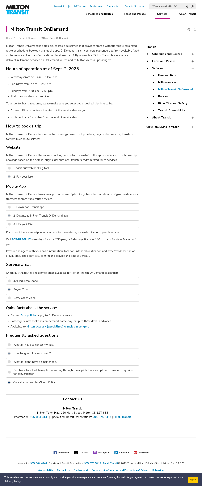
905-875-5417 (21, 239)
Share (194, 29)
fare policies (29, 315)
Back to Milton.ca (134, 6)
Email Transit (122, 417)
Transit (21, 38)
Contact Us (112, 6)
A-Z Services (80, 6)
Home (9, 38)
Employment (96, 6)
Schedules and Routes (99, 14)
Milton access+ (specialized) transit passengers (57, 326)
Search (193, 6)
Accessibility (60, 6)
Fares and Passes (135, 14)
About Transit (187, 14)
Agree (193, 479)
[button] (187, 6)
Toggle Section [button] (192, 47)
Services (162, 14)
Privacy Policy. (13, 481)
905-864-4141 (39, 417)
